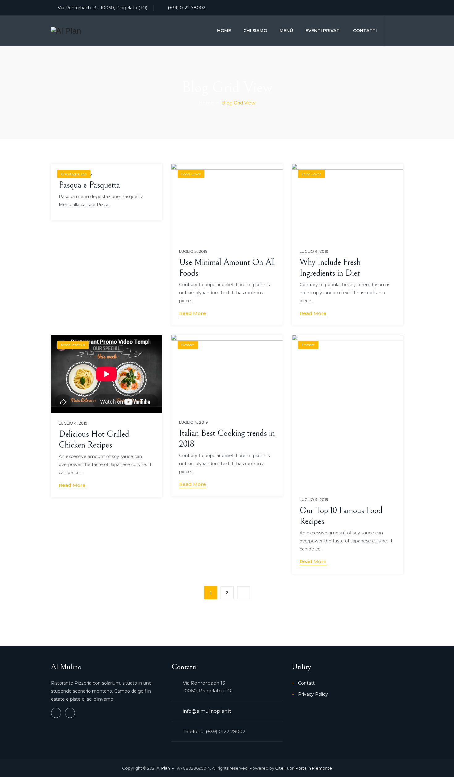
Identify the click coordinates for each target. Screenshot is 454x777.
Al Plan (164, 768)
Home (224, 30)
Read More (192, 313)
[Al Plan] (66, 30)
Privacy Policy (313, 694)
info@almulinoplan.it (207, 711)
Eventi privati (323, 30)
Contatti (365, 30)
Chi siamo (255, 30)
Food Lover (191, 174)
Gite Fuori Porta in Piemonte (303, 768)
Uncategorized (74, 174)
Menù (286, 30)
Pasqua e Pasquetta (89, 185)
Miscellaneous (73, 344)
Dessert (187, 344)
